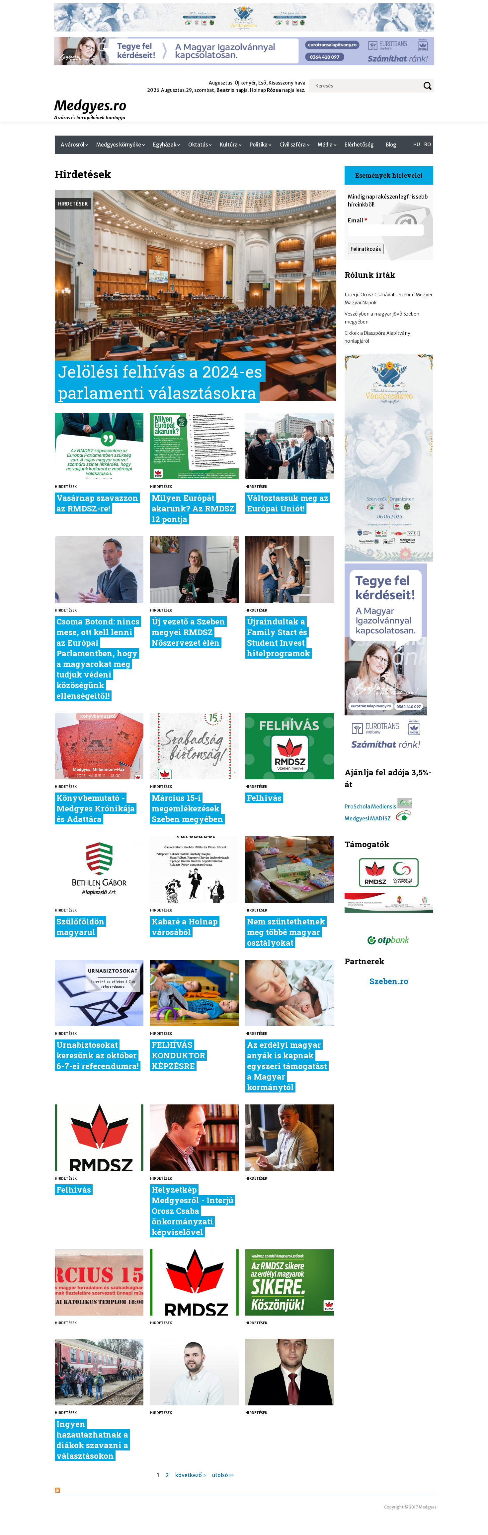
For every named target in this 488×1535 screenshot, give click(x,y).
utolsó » (223, 1475)
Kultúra (229, 145)
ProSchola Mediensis (370, 806)
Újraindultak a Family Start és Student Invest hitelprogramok (278, 637)
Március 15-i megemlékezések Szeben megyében (187, 808)
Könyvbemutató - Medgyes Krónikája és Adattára (95, 808)
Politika (259, 145)
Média (325, 145)
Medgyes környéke (118, 145)
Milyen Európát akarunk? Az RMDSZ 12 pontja (193, 508)
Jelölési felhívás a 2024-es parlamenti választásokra (160, 382)
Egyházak (164, 145)
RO (427, 145)
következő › (190, 1475)
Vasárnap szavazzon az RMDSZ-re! (97, 503)
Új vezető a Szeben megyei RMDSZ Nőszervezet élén (188, 632)
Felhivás (264, 798)
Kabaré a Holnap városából (185, 926)
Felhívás (73, 1189)
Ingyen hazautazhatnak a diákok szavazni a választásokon (92, 1440)
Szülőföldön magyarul (80, 926)
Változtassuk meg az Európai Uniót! (287, 503)
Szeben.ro (388, 981)
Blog (391, 145)
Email (357, 220)
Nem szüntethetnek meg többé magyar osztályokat (286, 932)
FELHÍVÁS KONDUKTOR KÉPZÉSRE (178, 1055)
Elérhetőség (359, 145)
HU (416, 145)
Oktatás (198, 145)
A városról (72, 145)
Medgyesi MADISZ (368, 818)
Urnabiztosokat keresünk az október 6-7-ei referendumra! (97, 1055)
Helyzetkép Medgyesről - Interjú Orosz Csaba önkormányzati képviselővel (192, 1210)
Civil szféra (293, 145)
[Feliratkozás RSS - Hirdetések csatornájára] (57, 1491)
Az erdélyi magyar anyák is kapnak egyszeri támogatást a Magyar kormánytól (287, 1065)
